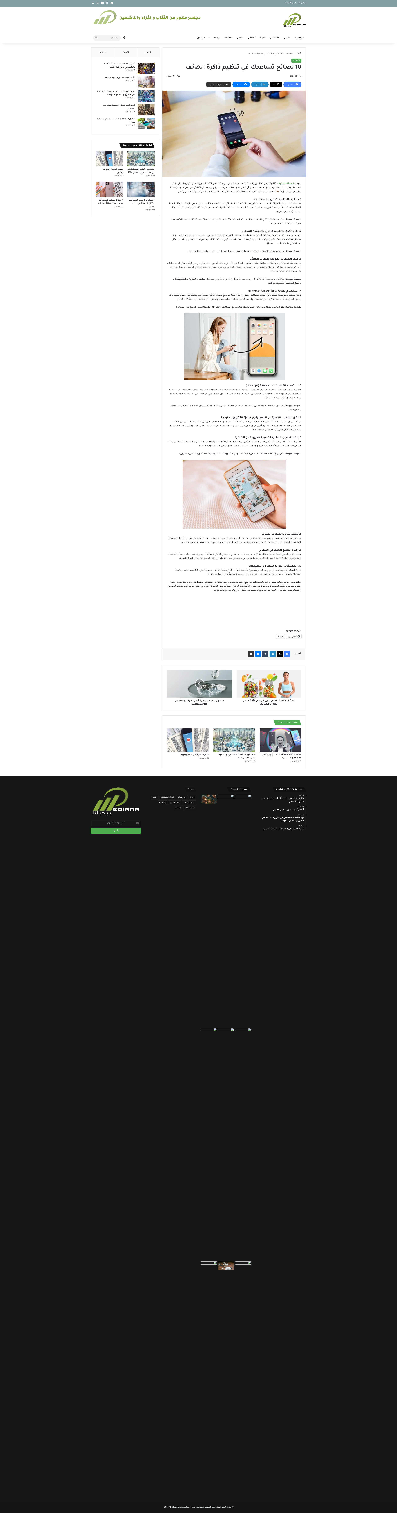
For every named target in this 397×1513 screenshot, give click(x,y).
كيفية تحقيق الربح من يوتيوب (194, 755)
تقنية (154, 797)
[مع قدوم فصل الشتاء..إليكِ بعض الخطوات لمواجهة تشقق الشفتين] (243, 911)
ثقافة (252, 38)
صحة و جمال (175, 802)
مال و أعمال (189, 808)
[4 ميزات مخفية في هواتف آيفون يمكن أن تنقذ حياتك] (109, 189)
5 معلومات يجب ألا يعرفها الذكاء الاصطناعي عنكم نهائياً (142, 203)
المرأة (263, 38)
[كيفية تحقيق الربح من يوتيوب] (188, 740)
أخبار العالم (182, 797)
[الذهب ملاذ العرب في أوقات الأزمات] (226, 1144)
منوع (241, 38)
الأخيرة (126, 52)
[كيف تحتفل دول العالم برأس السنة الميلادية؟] (209, 799)
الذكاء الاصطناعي (167, 797)
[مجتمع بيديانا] (294, 20)
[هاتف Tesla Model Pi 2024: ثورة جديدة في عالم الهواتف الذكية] (280, 740)
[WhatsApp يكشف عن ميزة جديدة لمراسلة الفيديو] (226, 911)
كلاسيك (162, 802)
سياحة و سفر (189, 802)
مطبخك (228, 38)
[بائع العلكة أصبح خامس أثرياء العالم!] (243, 1032)
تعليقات (103, 52)
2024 (192, 797)
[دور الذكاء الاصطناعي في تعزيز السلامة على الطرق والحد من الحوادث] (146, 96)
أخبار (287, 38)
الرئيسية (299, 38)
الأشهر (148, 52)
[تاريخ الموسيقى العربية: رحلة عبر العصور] (146, 109)
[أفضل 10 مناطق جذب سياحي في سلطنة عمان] (146, 123)
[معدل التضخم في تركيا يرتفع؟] (209, 1265)
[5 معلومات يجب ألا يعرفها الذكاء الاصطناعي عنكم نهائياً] (141, 189)
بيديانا (192, 1507)
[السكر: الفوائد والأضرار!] (226, 1265)
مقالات (275, 38)
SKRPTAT (167, 1507)
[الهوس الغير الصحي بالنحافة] (243, 1377)
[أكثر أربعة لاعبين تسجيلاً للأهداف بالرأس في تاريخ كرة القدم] (146, 68)
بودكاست (214, 38)
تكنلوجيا (287, 54)
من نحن (201, 38)
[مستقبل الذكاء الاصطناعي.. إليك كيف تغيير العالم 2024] (234, 740)
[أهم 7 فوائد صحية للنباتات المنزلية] (209, 1032)
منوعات (178, 808)
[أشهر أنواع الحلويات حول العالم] (146, 82)
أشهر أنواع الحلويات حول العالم (120, 78)
